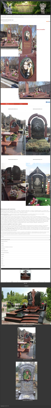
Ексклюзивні (3, 248)
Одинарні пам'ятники (4, 241)
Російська (2, 0)
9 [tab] (44, 281)
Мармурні (2, 254)
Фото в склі (3, 265)
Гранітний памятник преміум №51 (25, 268)
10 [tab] (49, 281)
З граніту (2, 256)
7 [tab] (33, 281)
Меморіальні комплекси (5, 21)
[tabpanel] (25, 274)
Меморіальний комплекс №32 (27, 359)
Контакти (6, 0)
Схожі (21, 103)
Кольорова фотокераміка (5, 252)
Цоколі (2, 263)
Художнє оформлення (4, 250)
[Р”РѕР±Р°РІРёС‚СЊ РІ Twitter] (48, 102)
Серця (2, 258)
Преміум (2, 243)
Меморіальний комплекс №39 (13, 159)
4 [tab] (17, 281)
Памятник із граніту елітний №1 (28, 325)
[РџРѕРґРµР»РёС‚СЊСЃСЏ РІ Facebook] (46, 102)
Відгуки (8, 103)
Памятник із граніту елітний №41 (28, 400)
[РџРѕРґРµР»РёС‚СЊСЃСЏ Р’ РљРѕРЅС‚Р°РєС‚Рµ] (49, 102)
